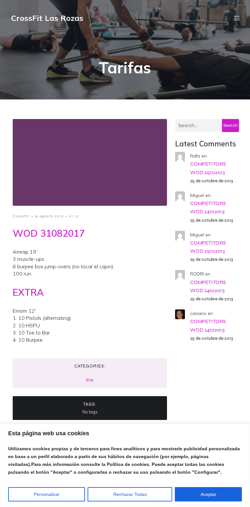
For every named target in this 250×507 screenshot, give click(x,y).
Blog (89, 380)
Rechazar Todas (130, 494)
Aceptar (208, 494)
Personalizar (47, 494)
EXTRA (28, 292)
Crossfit (21, 216)
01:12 (74, 216)
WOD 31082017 (49, 233)
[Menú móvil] (236, 17)
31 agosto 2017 (49, 216)
